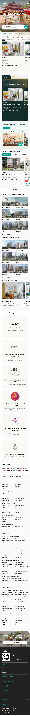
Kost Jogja (4, 618)
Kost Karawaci (5, 542)
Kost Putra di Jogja (6, 610)
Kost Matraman (5, 521)
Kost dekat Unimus (6, 585)
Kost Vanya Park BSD (6, 545)
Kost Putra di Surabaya (20, 608)
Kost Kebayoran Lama (20, 488)
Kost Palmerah (5, 510)
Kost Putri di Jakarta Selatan (21, 604)
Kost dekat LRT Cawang (7, 596)
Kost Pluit (17, 528)
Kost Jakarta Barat (6, 505)
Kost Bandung (5, 620)
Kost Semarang (18, 618)
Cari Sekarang (15, 642)
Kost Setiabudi (5, 484)
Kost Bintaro (18, 484)
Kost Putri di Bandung (7, 608)
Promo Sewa (6, 128)
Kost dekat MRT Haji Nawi (21, 594)
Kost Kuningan (5, 486)
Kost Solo (17, 622)
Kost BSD (17, 538)
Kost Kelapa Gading (19, 526)
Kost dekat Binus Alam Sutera (21, 580)
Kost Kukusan (5, 557)
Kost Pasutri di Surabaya (21, 601)
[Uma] (15, 77)
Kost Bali (17, 627)
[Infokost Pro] (23, 77)
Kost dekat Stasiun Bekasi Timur (21, 596)
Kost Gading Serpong (20, 540)
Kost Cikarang (18, 550)
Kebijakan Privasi (14, 708)
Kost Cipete (17, 486)
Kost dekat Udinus (19, 585)
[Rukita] (6, 77)
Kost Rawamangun (19, 517)
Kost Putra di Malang (20, 610)
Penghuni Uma (25, 128)
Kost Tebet (17, 482)
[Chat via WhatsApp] (26, 712)
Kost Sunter (4, 528)
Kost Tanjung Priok (6, 533)
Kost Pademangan (19, 531)
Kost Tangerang (5, 538)
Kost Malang (4, 622)
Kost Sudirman (18, 500)
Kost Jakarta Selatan (6, 482)
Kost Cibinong (18, 557)
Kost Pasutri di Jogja (6, 613)
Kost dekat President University (8, 587)
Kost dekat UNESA (19, 562)
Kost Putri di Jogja (6, 601)
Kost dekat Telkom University (8, 578)
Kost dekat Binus (19, 578)
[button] (7, 33)
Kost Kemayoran (5, 498)
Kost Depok (17, 555)
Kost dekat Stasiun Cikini (7, 594)
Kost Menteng (18, 496)
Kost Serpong (18, 542)
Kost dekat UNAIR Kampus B (21, 566)
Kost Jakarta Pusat (6, 493)
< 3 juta (6, 154)
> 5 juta (24, 154)
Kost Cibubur (4, 519)
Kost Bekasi (4, 550)
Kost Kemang (5, 488)
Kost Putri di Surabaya (7, 604)
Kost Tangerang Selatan (7, 540)
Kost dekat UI (5, 566)
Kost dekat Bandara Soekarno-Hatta (21, 592)
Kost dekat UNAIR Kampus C (21, 571)
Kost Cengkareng (19, 507)
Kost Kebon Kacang (19, 498)
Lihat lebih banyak (6, 234)
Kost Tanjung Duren (19, 505)
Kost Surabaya (18, 620)
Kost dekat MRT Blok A (7, 592)
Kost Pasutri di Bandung (20, 613)
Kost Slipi (17, 512)
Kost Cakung (18, 519)
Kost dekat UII (5, 582)
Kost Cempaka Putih (6, 496)
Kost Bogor (4, 555)
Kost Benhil (17, 493)
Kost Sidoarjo (5, 627)
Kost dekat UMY (18, 582)
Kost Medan (4, 624)
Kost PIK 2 (4, 531)
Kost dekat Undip (19, 564)
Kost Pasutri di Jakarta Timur (8, 606)
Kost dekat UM (5, 569)
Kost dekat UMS (5, 580)
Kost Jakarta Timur (6, 517)
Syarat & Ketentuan (5, 708)
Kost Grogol (4, 507)
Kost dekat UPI (5, 573)
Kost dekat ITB (5, 571)
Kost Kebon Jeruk (6, 512)
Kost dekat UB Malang (7, 564)
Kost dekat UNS (18, 573)
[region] (15, 139)
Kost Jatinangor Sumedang (21, 624)
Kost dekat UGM (5, 562)
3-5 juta (15, 154)
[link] (19, 655)
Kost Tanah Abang (6, 500)
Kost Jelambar (18, 510)
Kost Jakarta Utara (6, 526)
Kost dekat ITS (18, 569)
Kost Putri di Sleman (19, 606)
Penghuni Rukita (15, 128)
